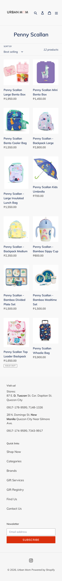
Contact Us (14, 508)
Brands (12, 471)
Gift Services (15, 480)
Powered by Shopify (43, 569)
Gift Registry (15, 490)
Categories (14, 461)
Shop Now (14, 452)
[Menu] (56, 12)
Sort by (8, 46)
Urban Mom (24, 569)
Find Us (12, 499)
